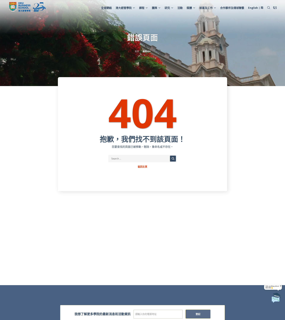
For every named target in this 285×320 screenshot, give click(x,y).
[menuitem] (253, 8)
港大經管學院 (124, 8)
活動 (180, 8)
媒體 (189, 8)
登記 (198, 314)
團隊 (154, 8)
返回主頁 (142, 166)
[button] (268, 7)
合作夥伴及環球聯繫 (232, 8)
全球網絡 (106, 8)
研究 (167, 8)
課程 (141, 8)
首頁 (137, 51)
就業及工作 (206, 8)
